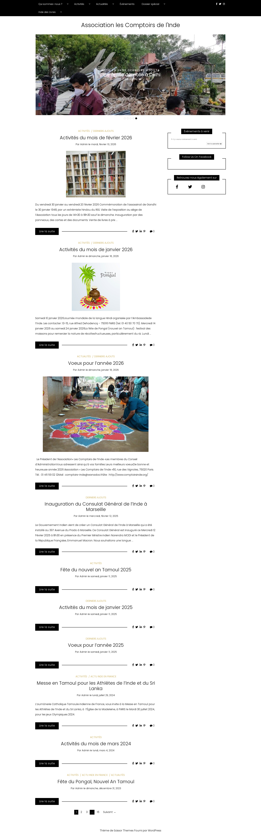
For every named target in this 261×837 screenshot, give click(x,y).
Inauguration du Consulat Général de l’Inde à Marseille (96, 507)
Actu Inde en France (103, 676)
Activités (79, 4)
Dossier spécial (150, 4)
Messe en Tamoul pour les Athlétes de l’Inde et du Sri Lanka (96, 686)
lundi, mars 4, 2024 (103, 750)
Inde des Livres (47, 12)
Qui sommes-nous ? (50, 4)
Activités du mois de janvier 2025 (96, 607)
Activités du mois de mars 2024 (96, 744)
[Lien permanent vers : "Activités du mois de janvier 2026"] (96, 287)
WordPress (154, 830)
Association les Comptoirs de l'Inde (130, 25)
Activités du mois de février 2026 (96, 138)
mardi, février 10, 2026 (103, 144)
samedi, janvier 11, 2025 (104, 576)
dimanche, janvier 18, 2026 (103, 256)
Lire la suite (47, 231)
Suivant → (109, 812)
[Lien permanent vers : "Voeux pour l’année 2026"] (96, 414)
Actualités (102, 4)
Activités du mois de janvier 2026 (96, 249)
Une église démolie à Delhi (130, 74)
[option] (130, 75)
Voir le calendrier (213, 143)
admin (132, 79)
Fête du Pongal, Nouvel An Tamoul (96, 781)
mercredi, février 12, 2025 (103, 516)
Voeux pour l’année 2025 (96, 645)
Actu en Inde (114, 70)
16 (98, 812)
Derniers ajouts (144, 70)
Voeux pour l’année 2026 (96, 363)
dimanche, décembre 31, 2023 (103, 788)
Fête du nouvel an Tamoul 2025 (95, 570)
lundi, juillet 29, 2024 (103, 695)
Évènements (127, 4)
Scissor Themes (123, 830)
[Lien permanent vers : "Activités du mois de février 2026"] (96, 174)
